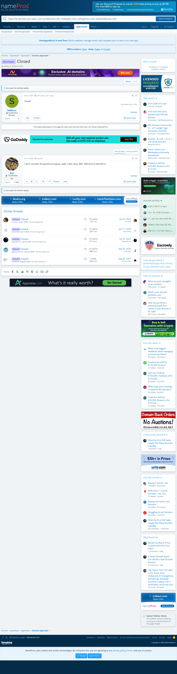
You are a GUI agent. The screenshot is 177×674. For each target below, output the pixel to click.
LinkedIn (164, 67)
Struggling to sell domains (160, 512)
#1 (136, 95)
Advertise (101, 637)
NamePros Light (18, 637)
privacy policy (119, 650)
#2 (136, 158)
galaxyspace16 (17, 252)
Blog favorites (150, 537)
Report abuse (112, 637)
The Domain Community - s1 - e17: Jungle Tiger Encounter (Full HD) (160, 128)
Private (106, 49)
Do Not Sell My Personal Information (135, 637)
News (34, 26)
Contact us (90, 637)
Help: (91, 49)
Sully (160, 448)
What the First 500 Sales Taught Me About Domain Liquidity (160, 443)
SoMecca (7, 66)
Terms (154, 637)
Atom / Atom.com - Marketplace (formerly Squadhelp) (158, 152)
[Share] (132, 95)
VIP (12, 179)
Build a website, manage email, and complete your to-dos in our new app (88, 40)
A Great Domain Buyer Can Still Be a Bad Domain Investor (160, 559)
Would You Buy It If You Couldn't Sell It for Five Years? (159, 545)
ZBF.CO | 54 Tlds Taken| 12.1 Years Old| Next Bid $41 (160, 230)
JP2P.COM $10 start (157, 103)
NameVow (16, 232)
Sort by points (132, 151)
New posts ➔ (150, 98)
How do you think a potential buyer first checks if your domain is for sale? (157, 263)
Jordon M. (127, 251)
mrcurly (15, 222)
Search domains (165, 19)
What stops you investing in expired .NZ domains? (160, 388)
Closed (24, 219)
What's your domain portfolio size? (157, 293)
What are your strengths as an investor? (159, 283)
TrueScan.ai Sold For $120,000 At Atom (157, 363)
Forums (7, 26)
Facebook (152, 67)
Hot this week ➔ (152, 343)
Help (169, 637)
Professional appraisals (64, 31)
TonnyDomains (163, 133)
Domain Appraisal (36, 222)
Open (84, 49)
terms (129, 650)
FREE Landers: (74, 49)
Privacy (162, 637)
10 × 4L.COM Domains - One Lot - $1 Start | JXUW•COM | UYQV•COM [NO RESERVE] (160, 212)
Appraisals (81, 26)
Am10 (157, 144)
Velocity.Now (164, 158)
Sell (54, 26)
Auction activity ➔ (152, 200)
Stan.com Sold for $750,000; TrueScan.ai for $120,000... (160, 375)
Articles (163, 69)
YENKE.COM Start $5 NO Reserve (160, 224)
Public (97, 49)
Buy (45, 26)
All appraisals (6, 31)
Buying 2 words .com (158, 483)
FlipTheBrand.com (165, 120)
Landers (66, 26)
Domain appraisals (22, 31)
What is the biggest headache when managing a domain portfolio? (160, 351)
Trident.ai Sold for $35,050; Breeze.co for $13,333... (159, 166)
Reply (135, 112)
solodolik (158, 106)
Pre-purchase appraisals (42, 31)
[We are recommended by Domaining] (6, 644)
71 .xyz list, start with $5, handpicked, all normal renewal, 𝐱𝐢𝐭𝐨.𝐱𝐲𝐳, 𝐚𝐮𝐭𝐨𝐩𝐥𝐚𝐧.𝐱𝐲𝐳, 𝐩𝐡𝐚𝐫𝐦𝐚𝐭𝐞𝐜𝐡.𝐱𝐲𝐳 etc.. (160, 218)
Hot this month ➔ (152, 477)
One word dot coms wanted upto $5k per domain (158, 114)
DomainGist (126, 261)
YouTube (154, 69)
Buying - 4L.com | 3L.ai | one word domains (160, 140)
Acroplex (160, 587)
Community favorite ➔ (155, 434)
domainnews (162, 171)
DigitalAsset (16, 242)
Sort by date (120, 151)
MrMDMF (15, 261)
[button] (13, 26)
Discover (21, 26)
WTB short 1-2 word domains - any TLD (157, 492)
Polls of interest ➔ (152, 275)
